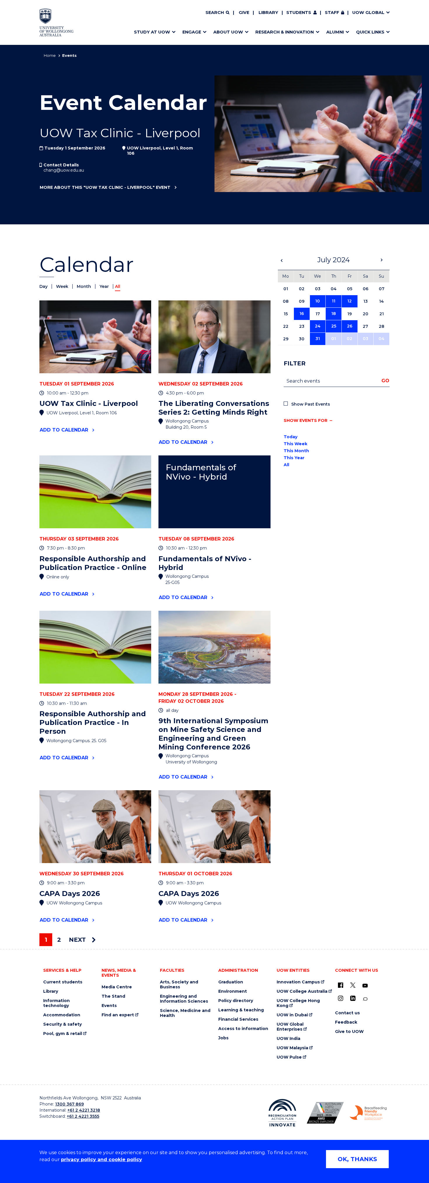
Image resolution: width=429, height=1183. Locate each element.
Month (84, 286)
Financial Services (238, 1019)
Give (244, 12)
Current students (62, 982)
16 (301, 313)
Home (50, 55)
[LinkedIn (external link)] (352, 998)
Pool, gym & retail (62, 1033)
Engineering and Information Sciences (184, 999)
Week (62, 286)
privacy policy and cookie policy (101, 1159)
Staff (332, 12)
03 (365, 338)
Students (298, 12)
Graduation (230, 982)
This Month (296, 450)
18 (333, 313)
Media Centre (117, 987)
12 (349, 301)
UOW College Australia (302, 991)
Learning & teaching (241, 1010)
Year (105, 286)
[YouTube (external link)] (365, 986)
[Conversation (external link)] (365, 999)
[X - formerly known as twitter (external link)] (352, 985)
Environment (232, 991)
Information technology (56, 1003)
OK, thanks (357, 1159)
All (286, 464)
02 (349, 338)
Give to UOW (349, 1031)
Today (290, 436)
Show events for (305, 420)
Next (78, 939)
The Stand (113, 996)
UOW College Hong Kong (298, 1003)
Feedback (346, 1022)
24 (317, 326)
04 (381, 338)
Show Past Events (310, 404)
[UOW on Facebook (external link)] (340, 985)
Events (109, 1005)
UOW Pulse (289, 1057)
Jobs (223, 1038)
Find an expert (118, 1015)
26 (349, 326)
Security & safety (62, 1024)
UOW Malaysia (292, 1047)
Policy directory (235, 1000)
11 (333, 301)
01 (333, 338)
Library (268, 12)
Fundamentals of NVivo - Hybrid (201, 472)
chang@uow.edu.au (63, 170)
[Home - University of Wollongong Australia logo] (56, 22)
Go (385, 380)
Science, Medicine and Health (185, 1013)
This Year (294, 457)
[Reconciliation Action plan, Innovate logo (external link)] (282, 1113)
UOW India (288, 1038)
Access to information (243, 1028)
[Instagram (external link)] (340, 998)
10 (317, 301)
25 (333, 326)
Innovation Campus (298, 982)
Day (44, 286)
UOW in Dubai (292, 1015)
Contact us (347, 1013)
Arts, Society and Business (179, 985)
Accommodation (61, 1015)
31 (317, 338)
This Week (295, 443)
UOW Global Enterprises (290, 1027)
